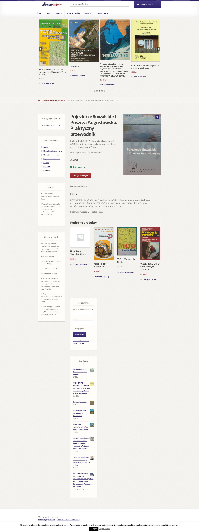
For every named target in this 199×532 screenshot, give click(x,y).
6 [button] (102, 90)
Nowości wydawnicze (51, 155)
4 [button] (99, 90)
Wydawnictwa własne (51, 159)
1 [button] (94, 90)
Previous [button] (40, 49)
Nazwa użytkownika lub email (83, 309)
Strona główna (47, 100)
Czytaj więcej (105, 529)
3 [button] (97, 90)
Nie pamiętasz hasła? (81, 341)
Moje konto (103, 13)
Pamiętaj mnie (79, 329)
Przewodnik (60, 100)
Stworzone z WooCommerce (68, 520)
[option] (53, 48)
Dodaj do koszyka (47, 77)
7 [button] (104, 90)
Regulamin (47, 170)
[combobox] (51, 125)
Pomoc (59, 13)
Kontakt (88, 13)
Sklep (38, 13)
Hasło (75, 319)
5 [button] (101, 90)
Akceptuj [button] (93, 529)
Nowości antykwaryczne (52, 151)
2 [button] (96, 90)
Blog (49, 13)
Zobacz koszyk (78, 343)
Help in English (73, 13)
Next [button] (158, 49)
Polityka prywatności (46, 520)
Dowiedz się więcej (101, 277)
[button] (157, 117)
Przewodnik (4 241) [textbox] (51, 125)
